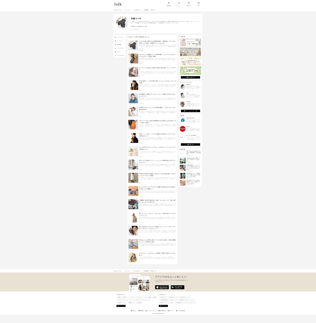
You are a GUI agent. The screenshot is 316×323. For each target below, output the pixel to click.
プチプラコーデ (138, 300)
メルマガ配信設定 (181, 310)
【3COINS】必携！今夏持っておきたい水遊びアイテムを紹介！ (193, 160)
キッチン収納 (148, 297)
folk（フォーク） (118, 10)
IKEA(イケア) (164, 302)
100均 (124, 297)
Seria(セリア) (164, 297)
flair (139, 182)
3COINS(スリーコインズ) (182, 302)
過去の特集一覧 (191, 77)
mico (140, 76)
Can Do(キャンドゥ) (184, 297)
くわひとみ (141, 103)
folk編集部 (141, 50)
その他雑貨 (145, 10)
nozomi (140, 63)
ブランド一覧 (164, 305)
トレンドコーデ (128, 300)
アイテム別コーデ (137, 10)
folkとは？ (134, 310)
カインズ (193, 302)
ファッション (127, 10)
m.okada (141, 156)
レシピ (118, 51)
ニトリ (192, 300)
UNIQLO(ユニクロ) (184, 300)
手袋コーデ (142, 75)
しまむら (172, 302)
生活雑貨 (119, 44)
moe (140, 90)
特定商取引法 (163, 310)
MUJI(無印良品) (164, 300)
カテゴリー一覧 (122, 305)
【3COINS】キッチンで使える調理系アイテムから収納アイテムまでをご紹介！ (193, 182)
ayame (140, 169)
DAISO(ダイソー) (173, 297)
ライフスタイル (120, 55)
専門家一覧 (191, 144)
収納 (119, 297)
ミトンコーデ (135, 29)
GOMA (140, 143)
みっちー (141, 209)
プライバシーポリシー (152, 310)
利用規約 (142, 310)
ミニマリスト (132, 297)
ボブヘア (120, 300)
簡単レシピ (131, 302)
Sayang (140, 129)
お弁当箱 (139, 302)
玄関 (155, 297)
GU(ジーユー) (174, 300)
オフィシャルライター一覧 (191, 111)
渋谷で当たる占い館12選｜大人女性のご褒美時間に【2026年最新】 (193, 153)
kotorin (140, 116)
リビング (140, 297)
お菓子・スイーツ (122, 302)
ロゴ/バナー (171, 310)
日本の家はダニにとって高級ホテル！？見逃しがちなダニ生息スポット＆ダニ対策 (193, 175)
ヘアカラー (147, 300)
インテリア (119, 40)
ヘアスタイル (120, 48)
